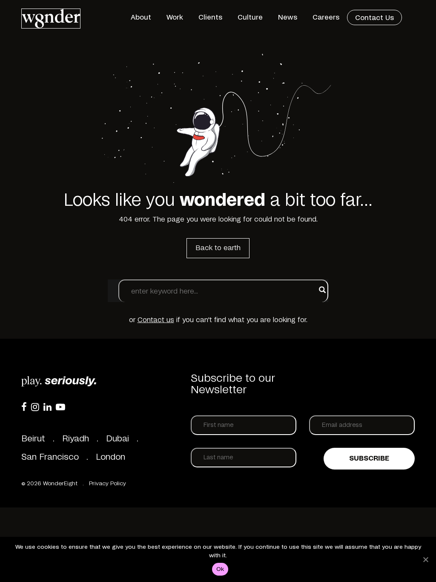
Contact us (156, 320)
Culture (250, 17)
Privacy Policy (107, 484)
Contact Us (374, 17)
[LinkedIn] (47, 406)
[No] (425, 559)
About (141, 17)
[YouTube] (60, 406)
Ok (220, 569)
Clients (210, 17)
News (287, 17)
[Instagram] (35, 406)
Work (174, 17)
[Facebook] (24, 406)
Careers (326, 17)
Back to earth (218, 248)
